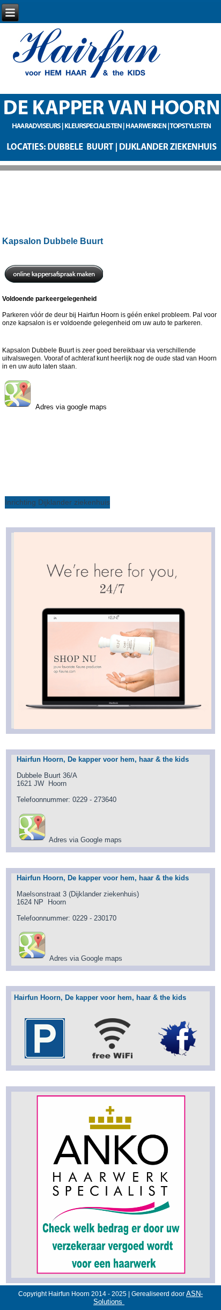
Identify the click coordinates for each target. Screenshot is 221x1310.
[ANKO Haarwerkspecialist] (110, 1185)
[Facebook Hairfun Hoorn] (178, 1058)
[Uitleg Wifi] (112, 1058)
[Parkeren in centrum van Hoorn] (45, 1058)
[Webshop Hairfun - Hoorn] (112, 630)
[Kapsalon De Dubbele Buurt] (32, 840)
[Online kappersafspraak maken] (53, 282)
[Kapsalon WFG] (32, 958)
